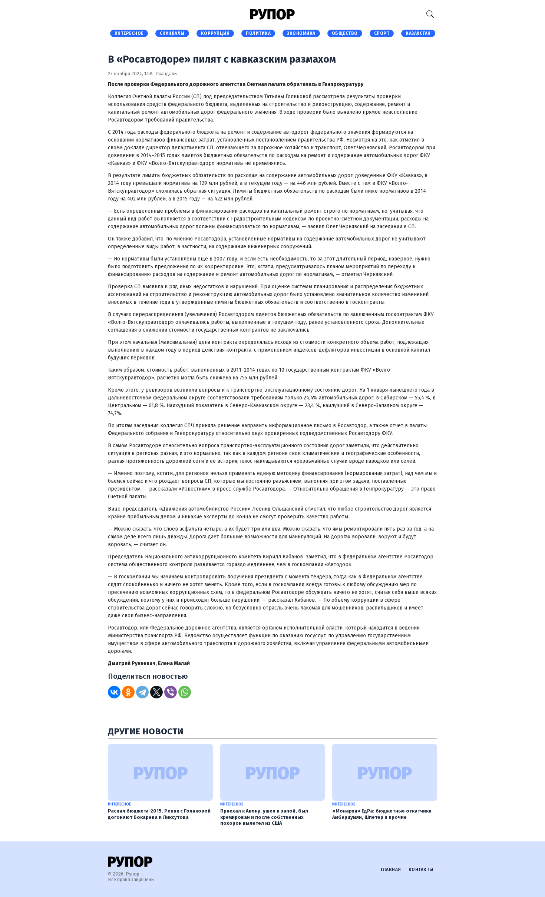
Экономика (301, 33)
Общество (345, 33)
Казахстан (418, 33)
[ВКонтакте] (114, 692)
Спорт (382, 33)
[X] (156, 692)
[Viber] (170, 692)
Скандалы (172, 33)
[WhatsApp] (184, 692)
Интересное (129, 33)
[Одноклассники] (128, 692)
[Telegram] (142, 692)
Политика (258, 33)
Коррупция (215, 33)
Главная (391, 869)
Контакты (421, 869)
